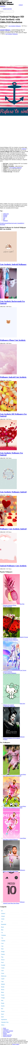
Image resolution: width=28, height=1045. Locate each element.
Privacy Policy (6, 1032)
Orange (3, 997)
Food (2, 962)
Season (2, 1011)
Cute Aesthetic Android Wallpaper (13, 264)
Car (2, 932)
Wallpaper (5, 220)
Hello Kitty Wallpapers (9, 706)
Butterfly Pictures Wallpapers (11, 639)
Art (2, 921)
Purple (2, 1003)
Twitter (1, 223)
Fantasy (3, 954)
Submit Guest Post (7, 8)
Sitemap (5, 1033)
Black (2, 927)
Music (2, 992)
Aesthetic (5, 215)
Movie (5, 739)
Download (2, 224)
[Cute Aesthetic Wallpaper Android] (8, 488)
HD (4, 219)
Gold (2, 970)
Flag (2, 957)
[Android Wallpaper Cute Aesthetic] (8, 562)
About (4, 1028)
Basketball (3, 924)
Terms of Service (7, 1036)
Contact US (6, 1029)
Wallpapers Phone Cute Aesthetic (13, 340)
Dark (2, 948)
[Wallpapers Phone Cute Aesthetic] (8, 337)
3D (2, 910)
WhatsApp (10, 223)
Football (3, 965)
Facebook (5, 223)
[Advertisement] (14, 50)
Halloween (3, 976)
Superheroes (4, 1019)
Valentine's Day (5, 1022)
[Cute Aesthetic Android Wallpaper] (8, 261)
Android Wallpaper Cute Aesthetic (13, 566)
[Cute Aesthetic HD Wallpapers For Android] (8, 410)
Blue (2, 929)
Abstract (3, 913)
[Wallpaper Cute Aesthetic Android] (8, 525)
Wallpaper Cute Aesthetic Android (13, 529)
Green (2, 973)
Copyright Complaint (8, 1030)
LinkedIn (19, 223)
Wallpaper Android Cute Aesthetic (13, 377)
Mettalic (3, 984)
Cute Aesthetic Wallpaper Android (13, 492)
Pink (2, 1000)
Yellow (2, 1025)
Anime (2, 919)
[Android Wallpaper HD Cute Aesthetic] (14, 90)
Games (2, 968)
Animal (3, 916)
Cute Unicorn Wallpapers (10, 673)
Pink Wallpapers (8, 606)
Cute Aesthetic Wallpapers (14, 26)
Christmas (3, 935)
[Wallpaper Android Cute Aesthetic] (8, 374)
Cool (2, 943)
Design (2, 951)
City (2, 938)
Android (5, 216)
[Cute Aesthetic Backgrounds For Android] (8, 298)
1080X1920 (6, 213)
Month (2, 987)
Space (2, 1014)
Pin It (23, 223)
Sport (2, 1016)
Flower (2, 959)
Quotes (2, 1006)
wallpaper (24, 148)
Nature (2, 995)
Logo (2, 981)
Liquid (2, 978)
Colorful (3, 940)
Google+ (15, 223)
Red (2, 1008)
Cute (4, 218)
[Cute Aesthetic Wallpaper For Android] (8, 449)
